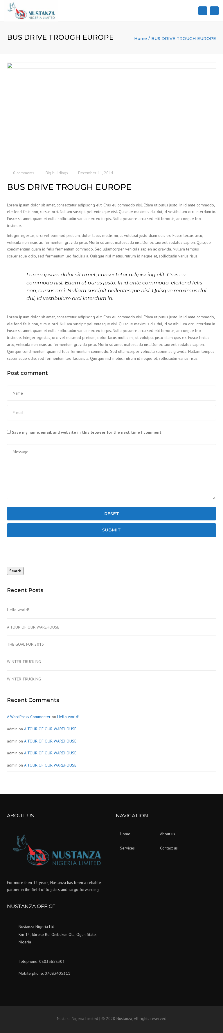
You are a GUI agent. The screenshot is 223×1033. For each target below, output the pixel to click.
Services (127, 848)
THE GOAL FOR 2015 (25, 644)
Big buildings (57, 172)
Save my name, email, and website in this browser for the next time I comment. (87, 432)
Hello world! (18, 609)
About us (167, 833)
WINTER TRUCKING (24, 661)
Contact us (169, 848)
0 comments (23, 172)
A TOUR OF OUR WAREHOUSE (33, 627)
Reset (111, 513)
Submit (111, 530)
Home (140, 38)
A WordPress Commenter (29, 716)
